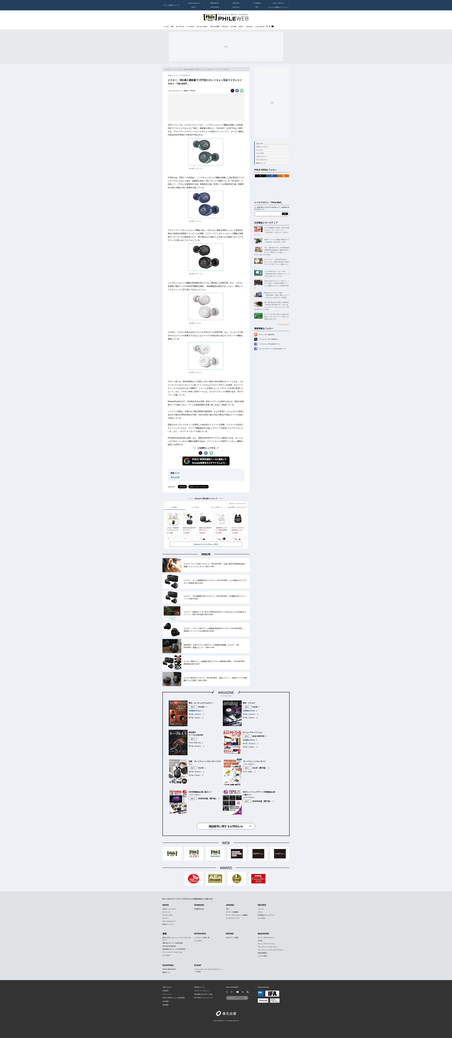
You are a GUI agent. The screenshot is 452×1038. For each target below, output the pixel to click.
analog (260, 940)
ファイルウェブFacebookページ (269, 344)
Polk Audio (215, 7)
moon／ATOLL (278, 3)
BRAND (230, 933)
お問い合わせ (167, 987)
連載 (164, 933)
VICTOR (182, 487)
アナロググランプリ (233, 918)
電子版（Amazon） (195, 714)
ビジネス (249, 26)
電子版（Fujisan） (195, 717)
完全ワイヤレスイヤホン (198, 487)
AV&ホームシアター (262, 147)
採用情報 (165, 1005)
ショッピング (259, 26)
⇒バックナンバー (283, 324)
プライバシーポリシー (202, 990)
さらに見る (261, 918)
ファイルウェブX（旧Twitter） (269, 339)
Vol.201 (201, 706)
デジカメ (225, 26)
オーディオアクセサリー (266, 937)
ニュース (173, 69)
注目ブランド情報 (232, 937)
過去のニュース (260, 163)
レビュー (261, 909)
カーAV (233, 26)
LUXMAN (257, 3)
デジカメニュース (261, 156)
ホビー (241, 26)
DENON (236, 3)
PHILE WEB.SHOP (169, 969)
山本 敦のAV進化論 (169, 946)
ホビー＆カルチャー (262, 160)
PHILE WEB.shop (195, 742)
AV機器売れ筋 (199, 909)
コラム (260, 912)
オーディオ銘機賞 (232, 912)
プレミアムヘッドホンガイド (268, 947)
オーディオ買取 (278, 7)
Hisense (235, 7)
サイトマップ (167, 994)
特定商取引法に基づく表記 (203, 994)
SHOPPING (168, 965)
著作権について (199, 987)
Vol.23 (201, 767)
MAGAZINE (226, 692)
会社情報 (165, 1001)
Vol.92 (255, 706)
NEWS (165, 904)
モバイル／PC (167, 915)
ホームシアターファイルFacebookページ (272, 349)
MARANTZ (214, 3)
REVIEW (262, 904)
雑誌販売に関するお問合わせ (226, 826)
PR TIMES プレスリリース (203, 998)
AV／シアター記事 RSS (266, 334)
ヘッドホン (190, 26)
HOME (167, 69)
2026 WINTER (258, 736)
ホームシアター (202, 26)
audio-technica (194, 3)
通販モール (166, 972)
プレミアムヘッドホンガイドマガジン (271, 950)
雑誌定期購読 (262, 953)
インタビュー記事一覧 (202, 937)
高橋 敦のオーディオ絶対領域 (172, 943)
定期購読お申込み (195, 710)
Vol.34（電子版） (259, 767)
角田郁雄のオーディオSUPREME (173, 949)
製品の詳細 (175, 477)
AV (172, 26)
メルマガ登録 (262, 956)
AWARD (230, 904)
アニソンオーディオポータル (172, 952)
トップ (166, 26)
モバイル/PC (215, 26)
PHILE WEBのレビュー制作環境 (173, 998)
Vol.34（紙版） (248, 771)
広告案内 (165, 990)
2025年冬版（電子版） (207, 798)
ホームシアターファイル (266, 943)
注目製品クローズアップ (266, 222)
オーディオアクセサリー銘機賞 (236, 915)
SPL (257, 7)
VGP (227, 909)
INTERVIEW (200, 933)
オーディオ (180, 26)
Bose (194, 7)
